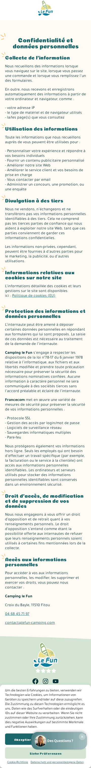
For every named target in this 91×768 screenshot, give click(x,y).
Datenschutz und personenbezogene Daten (57, 762)
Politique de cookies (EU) (33, 296)
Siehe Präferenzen (45, 753)
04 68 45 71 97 (17, 614)
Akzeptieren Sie (27, 739)
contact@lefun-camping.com (30, 623)
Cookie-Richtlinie (17, 762)
